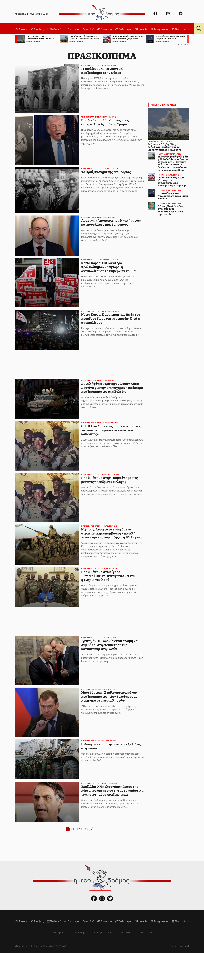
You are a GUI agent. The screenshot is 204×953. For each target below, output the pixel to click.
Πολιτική (55, 29)
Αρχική (22, 29)
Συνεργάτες (182, 29)
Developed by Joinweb (179, 946)
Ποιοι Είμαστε (58, 932)
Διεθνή (90, 29)
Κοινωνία (106, 29)
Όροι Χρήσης (79, 932)
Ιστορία (143, 29)
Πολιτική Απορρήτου (102, 932)
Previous (15, 39)
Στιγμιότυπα (161, 29)
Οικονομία (73, 29)
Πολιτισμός (125, 29)
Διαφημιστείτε (145, 932)
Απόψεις (38, 29)
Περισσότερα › (183, 44)
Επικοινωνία (125, 932)
